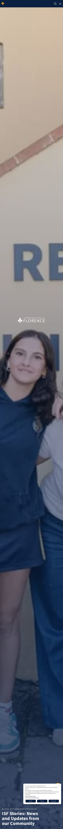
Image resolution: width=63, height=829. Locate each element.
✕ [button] (58, 786)
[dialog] (42, 794)
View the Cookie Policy (30, 796)
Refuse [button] (42, 801)
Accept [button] (30, 801)
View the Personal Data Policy (32, 797)
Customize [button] (53, 801)
